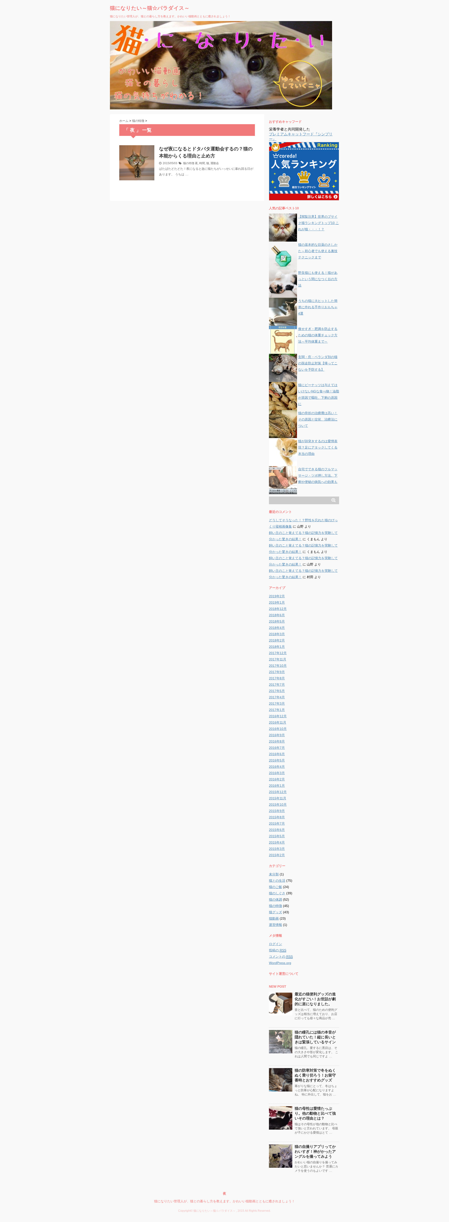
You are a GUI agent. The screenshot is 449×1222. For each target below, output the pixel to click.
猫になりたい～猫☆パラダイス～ (149, 8)
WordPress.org (280, 963)
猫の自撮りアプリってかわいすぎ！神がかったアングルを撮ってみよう (315, 1151)
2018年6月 (277, 615)
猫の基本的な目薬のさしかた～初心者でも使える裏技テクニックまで (317, 251)
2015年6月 (277, 830)
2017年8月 (277, 678)
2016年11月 (277, 722)
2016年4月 (277, 767)
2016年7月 (277, 748)
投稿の (277, 950)
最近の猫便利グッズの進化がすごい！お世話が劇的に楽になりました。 (315, 999)
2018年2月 (277, 640)
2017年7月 (277, 684)
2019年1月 (277, 602)
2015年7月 (277, 823)
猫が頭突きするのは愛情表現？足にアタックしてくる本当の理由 (317, 447)
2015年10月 (278, 804)
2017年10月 (278, 665)
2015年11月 (277, 798)
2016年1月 (277, 785)
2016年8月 (277, 741)
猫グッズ (275, 912)
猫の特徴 (188, 163)
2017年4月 (277, 697)
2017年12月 (278, 653)
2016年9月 (277, 735)
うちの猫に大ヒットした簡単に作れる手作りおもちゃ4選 (317, 307)
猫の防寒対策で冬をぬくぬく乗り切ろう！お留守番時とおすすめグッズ (315, 1075)
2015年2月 (277, 855)
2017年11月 (277, 659)
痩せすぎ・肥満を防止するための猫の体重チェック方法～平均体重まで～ (317, 335)
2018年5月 (277, 621)
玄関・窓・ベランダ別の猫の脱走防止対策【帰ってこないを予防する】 (317, 363)
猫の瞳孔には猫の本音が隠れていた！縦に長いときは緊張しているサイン (315, 1037)
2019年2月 (277, 596)
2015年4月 (277, 842)
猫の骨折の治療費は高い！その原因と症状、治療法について (317, 419)
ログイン (275, 944)
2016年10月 (278, 729)
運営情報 (275, 925)
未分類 (274, 874)
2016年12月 (278, 716)
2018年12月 (278, 609)
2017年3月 (277, 703)
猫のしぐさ (277, 893)
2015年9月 (277, 811)
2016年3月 (277, 773)
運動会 (214, 163)
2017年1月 (277, 710)
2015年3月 (277, 849)
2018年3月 (277, 634)
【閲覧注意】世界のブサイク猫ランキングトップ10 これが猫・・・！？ (318, 223)
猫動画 (274, 918)
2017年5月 (277, 691)
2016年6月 (277, 754)
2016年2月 (277, 779)
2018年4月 (277, 628)
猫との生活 (277, 880)
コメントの (281, 956)
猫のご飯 (275, 887)
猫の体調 (275, 899)
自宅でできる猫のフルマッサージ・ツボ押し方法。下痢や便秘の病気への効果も (317, 475)
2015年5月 (277, 836)
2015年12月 (278, 792)
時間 (202, 163)
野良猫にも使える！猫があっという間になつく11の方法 (317, 279)
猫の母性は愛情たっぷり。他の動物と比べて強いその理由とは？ (315, 1113)
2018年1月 (277, 647)
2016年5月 (277, 760)
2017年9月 (277, 672)
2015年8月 (277, 817)
